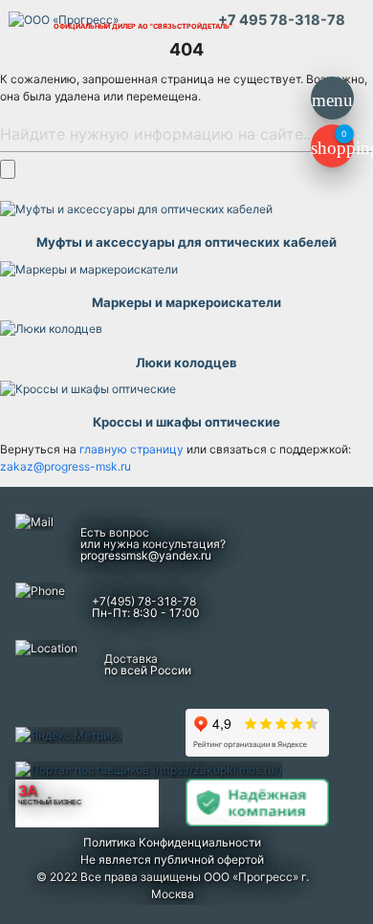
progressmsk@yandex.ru (145, 555)
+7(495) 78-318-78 (144, 601)
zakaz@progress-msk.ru (65, 466)
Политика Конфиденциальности (172, 842)
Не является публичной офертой (172, 859)
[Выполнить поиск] (7, 169)
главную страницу (132, 449)
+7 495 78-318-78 (281, 20)
